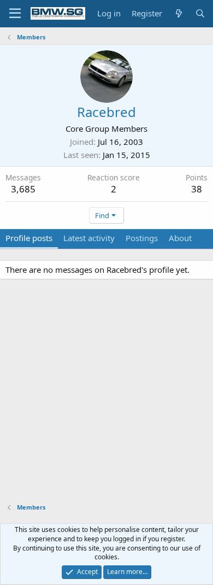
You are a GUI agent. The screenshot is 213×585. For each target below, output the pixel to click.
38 (196, 189)
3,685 (23, 189)
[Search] (200, 13)
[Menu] (15, 13)
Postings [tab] (142, 237)
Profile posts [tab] (28, 237)
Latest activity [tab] (89, 237)
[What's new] (178, 13)
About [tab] (180, 237)
